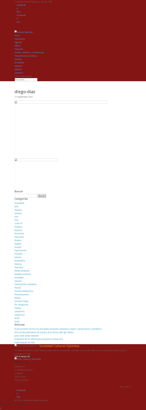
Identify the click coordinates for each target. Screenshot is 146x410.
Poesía (18, 287)
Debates (18, 226)
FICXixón (19, 253)
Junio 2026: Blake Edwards (27, 335)
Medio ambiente (22, 270)
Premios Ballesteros (24, 291)
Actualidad (19, 62)
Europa (18, 247)
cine (16, 216)
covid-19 (18, 223)
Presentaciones (22, 294)
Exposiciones (21, 250)
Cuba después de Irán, (25, 342)
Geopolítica (20, 260)
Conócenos (20, 39)
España (18, 243)
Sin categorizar (21, 304)
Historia (18, 264)
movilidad (19, 277)
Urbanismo (20, 311)
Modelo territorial (23, 274)
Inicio (17, 35)
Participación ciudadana (25, 284)
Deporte (18, 230)
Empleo (18, 240)
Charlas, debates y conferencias (29, 52)
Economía (19, 233)
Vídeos (18, 45)
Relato (18, 298)
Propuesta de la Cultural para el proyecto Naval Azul (39, 339)
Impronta (19, 267)
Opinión (18, 69)
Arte (16, 206)
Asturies (18, 209)
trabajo (18, 308)
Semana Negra (21, 301)
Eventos (18, 59)
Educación (19, 237)
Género (18, 257)
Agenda (18, 42)
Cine (17, 220)
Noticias (18, 66)
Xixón (17, 318)
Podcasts (19, 49)
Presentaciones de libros (26, 55)
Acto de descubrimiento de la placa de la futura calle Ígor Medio (44, 332)
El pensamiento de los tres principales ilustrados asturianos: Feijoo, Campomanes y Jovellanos (58, 329)
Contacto (19, 72)
